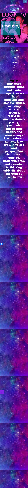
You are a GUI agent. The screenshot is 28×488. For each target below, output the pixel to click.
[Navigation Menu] (25, 1)
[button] (2, 392)
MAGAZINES (5, 31)
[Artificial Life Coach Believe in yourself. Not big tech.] (14, 9)
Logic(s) (14, 80)
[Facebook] (1, 244)
